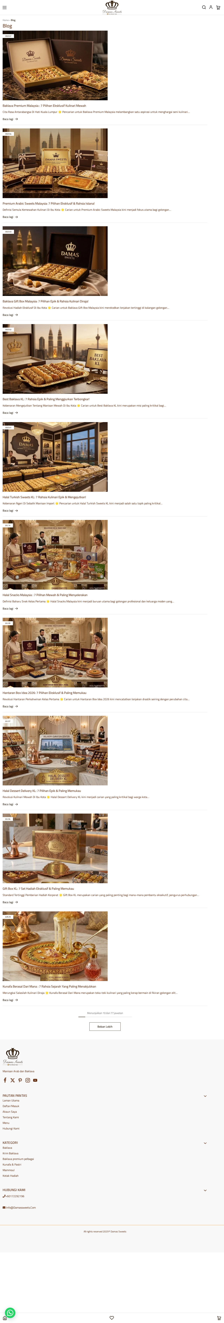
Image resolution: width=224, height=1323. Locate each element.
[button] (10, 1313)
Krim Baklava (10, 1153)
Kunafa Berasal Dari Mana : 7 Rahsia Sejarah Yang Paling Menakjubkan (49, 986)
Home (6, 20)
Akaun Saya (10, 1111)
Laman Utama (11, 1100)
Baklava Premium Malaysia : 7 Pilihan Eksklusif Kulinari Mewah (44, 105)
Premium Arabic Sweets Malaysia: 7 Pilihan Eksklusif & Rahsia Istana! (49, 203)
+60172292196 (14, 1196)
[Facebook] (5, 1081)
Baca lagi (8, 119)
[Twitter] (12, 1081)
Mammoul (9, 1170)
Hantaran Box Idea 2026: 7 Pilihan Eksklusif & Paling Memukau (44, 693)
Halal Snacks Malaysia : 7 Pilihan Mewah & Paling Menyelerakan (45, 595)
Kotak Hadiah (11, 1175)
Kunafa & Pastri (12, 1164)
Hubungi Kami (11, 1128)
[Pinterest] (20, 1081)
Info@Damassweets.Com (21, 1207)
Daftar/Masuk (11, 1106)
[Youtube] (35, 1081)
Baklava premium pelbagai (18, 1158)
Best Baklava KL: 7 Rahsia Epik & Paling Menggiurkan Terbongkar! (46, 399)
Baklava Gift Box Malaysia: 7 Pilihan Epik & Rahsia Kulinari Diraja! (46, 301)
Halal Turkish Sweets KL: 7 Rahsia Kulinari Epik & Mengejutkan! (44, 497)
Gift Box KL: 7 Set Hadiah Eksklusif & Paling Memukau (38, 888)
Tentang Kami (11, 1117)
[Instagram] (27, 1081)
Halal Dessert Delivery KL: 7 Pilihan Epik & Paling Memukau (42, 791)
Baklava (7, 1147)
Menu (6, 1122)
